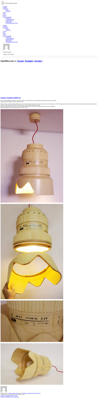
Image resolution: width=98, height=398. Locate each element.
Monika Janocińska (27, 393)
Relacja (7, 10)
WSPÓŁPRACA (9, 20)
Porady (20, 61)
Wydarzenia (5, 8)
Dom (4, 16)
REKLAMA (8, 22)
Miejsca (4, 14)
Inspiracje (5, 7)
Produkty (5, 6)
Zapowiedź (8, 11)
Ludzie (4, 12)
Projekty (38, 61)
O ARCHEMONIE (7, 17)
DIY (4, 13)
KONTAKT (8, 18)
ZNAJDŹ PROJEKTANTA (12, 23)
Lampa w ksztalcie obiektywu (11, 98)
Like (39, 393)
